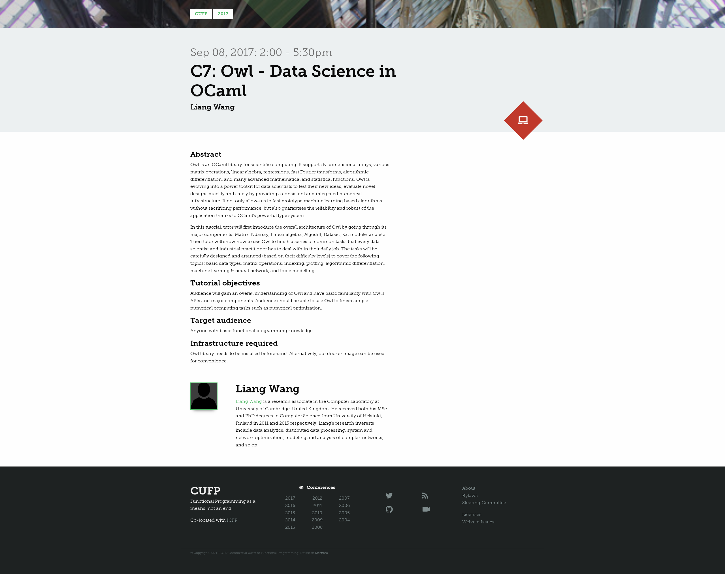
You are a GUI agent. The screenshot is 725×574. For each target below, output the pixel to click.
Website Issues (478, 521)
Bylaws (470, 495)
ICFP (232, 520)
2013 (290, 527)
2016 (290, 505)
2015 (290, 512)
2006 (344, 505)
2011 (317, 505)
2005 (344, 512)
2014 (290, 520)
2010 (317, 512)
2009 (317, 520)
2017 (223, 13)
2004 (344, 520)
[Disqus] (471, 220)
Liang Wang (249, 401)
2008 (317, 527)
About (468, 488)
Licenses (471, 514)
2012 (317, 498)
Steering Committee (484, 502)
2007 (344, 498)
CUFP (201, 13)
